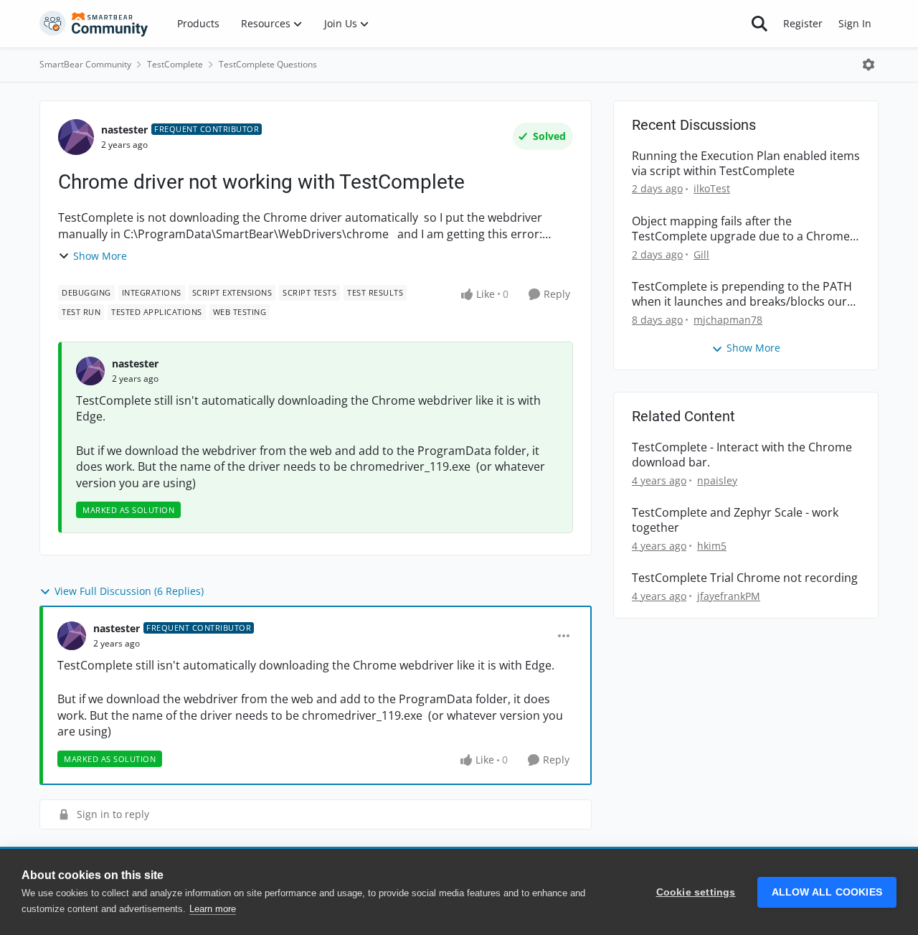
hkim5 (712, 546)
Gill (701, 254)
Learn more (212, 908)
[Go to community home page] (93, 24)
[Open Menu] (868, 65)
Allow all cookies (827, 892)
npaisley (717, 480)
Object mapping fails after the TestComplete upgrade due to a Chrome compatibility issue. (741, 229)
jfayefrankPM (728, 596)
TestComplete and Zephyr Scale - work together (735, 520)
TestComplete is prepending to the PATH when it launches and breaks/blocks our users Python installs (742, 294)
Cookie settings (696, 892)
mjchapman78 (728, 319)
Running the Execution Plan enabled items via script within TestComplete (746, 164)
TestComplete (175, 64)
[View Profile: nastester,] (90, 371)
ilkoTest (712, 188)
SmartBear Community (85, 64)
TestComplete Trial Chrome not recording (745, 578)
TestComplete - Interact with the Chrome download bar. (742, 455)
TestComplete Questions (268, 64)
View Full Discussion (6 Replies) (129, 591)
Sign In (854, 23)
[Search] (759, 23)
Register (803, 23)
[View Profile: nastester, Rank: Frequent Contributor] (76, 137)
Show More (100, 256)
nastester (124, 129)
